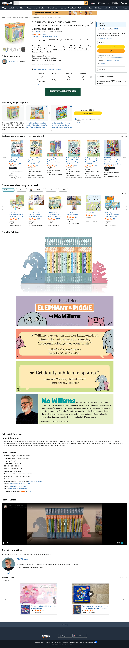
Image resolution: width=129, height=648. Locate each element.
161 (95, 215)
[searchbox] (51, 3)
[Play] (3, 543)
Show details (80, 122)
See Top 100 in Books (35, 481)
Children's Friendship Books (18, 488)
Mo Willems (37, 31)
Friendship (58, 17)
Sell (105, 8)
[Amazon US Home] (46, 637)
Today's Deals (82, 8)
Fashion (111, 8)
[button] (4, 8)
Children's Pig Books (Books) (17, 486)
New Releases (53, 8)
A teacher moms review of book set (20, 508)
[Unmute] (125, 543)
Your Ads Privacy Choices (87, 642)
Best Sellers (42, 8)
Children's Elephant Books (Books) (19, 483)
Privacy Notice (50, 642)
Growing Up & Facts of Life (24, 17)
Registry (118, 8)
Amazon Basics (32, 8)
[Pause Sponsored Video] (54, 598)
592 (76, 217)
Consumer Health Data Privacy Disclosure (66, 642)
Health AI (11, 8)
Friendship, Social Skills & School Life (43, 17)
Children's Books (11, 17)
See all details (36, 85)
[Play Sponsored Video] (90, 594)
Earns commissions (18, 505)
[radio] (111, 24)
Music (125, 8)
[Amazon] (7, 3)
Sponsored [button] (4, 580)
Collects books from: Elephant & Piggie (44, 36)
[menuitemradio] (122, 543)
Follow (22, 61)
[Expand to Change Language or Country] (70, 636)
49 (19, 219)
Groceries (63, 8)
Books (91, 8)
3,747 (58, 219)
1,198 (39, 219)
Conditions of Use (39, 642)
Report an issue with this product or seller (47, 69)
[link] (37, 113)
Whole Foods (72, 8)
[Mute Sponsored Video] (54, 602)
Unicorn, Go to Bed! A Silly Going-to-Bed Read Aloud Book (43, 607)
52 (114, 219)
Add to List (102, 69)
